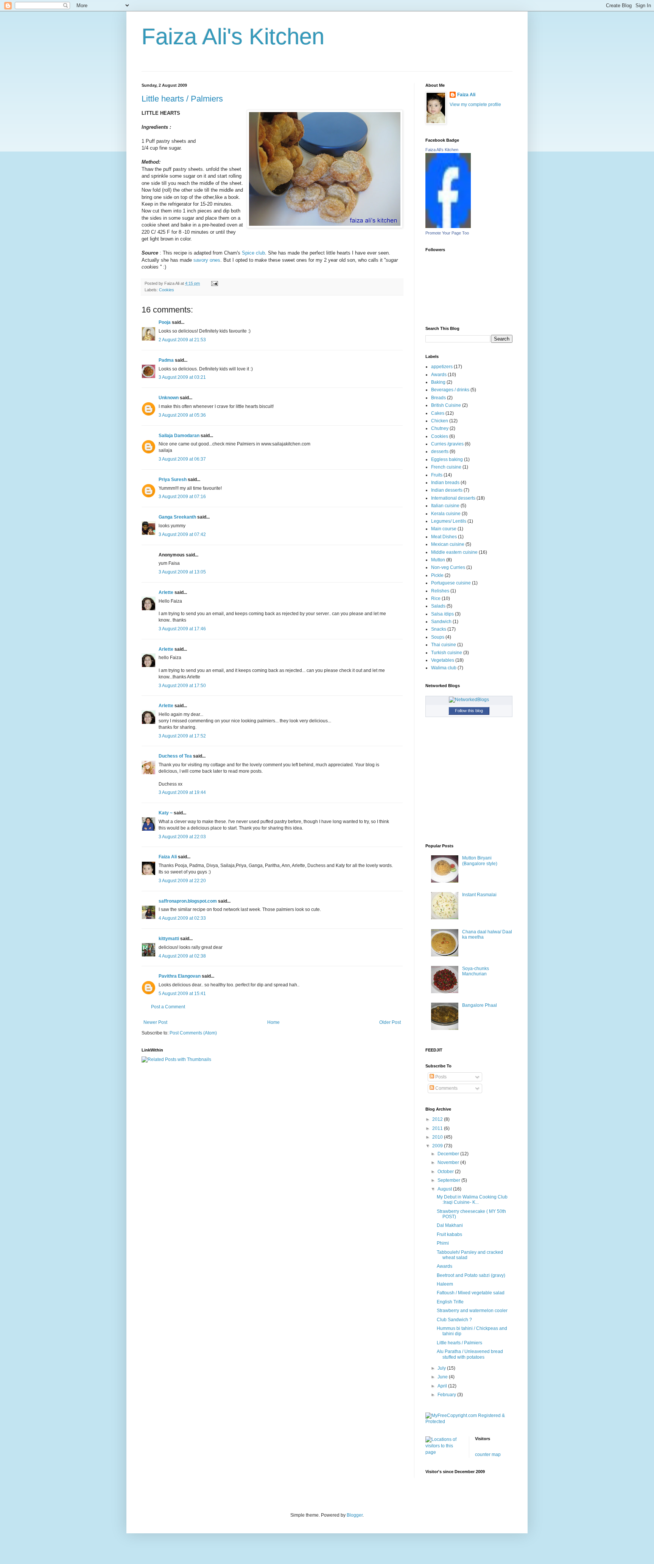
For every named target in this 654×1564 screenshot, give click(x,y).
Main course (443, 528)
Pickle (437, 575)
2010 (438, 1137)
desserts (439, 451)
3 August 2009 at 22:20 (182, 880)
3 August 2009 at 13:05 (182, 572)
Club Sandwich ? (454, 1319)
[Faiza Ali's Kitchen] (448, 226)
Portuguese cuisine (451, 583)
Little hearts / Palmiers (182, 98)
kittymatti (169, 938)
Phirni (443, 1243)
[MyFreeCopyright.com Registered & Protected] (468, 1421)
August (445, 1189)
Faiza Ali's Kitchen (233, 36)
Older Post (390, 1022)
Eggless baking (447, 459)
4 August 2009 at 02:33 (182, 918)
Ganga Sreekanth (177, 517)
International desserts (453, 498)
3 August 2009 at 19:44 (182, 792)
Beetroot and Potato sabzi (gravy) (471, 1275)
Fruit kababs (449, 1234)
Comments (446, 1088)
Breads (438, 397)
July (442, 1368)
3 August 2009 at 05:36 (182, 415)
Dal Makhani (450, 1225)
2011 (438, 1128)
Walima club (443, 667)
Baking (438, 382)
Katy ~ (166, 813)
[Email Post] (213, 283)
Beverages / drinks (450, 389)
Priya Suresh (173, 479)
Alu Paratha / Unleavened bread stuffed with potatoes (470, 1354)
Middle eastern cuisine (454, 552)
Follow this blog (469, 710)
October (446, 1171)
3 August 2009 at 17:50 (182, 685)
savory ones (206, 260)
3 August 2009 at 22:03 (182, 836)
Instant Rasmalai (479, 894)
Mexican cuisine (447, 544)
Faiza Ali (168, 856)
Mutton (438, 559)
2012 (438, 1119)
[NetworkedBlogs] (469, 699)
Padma (166, 360)
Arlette (166, 592)
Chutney (439, 428)
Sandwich (441, 621)
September (449, 1180)
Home (273, 1022)
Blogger (355, 1515)
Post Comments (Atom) (193, 1033)
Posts (440, 1077)
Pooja (165, 322)
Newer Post (155, 1022)
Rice (436, 598)
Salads (438, 606)
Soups (437, 637)
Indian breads (445, 482)
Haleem (445, 1284)
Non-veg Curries (448, 567)
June (443, 1377)
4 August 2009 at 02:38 (182, 956)
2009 (438, 1145)
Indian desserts (446, 490)
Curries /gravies (447, 444)
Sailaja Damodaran (179, 435)
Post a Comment (168, 1006)
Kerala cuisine (446, 513)
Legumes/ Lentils (448, 521)
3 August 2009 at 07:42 (182, 534)
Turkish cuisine (446, 652)
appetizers (442, 366)
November (449, 1162)
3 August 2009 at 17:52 (182, 736)
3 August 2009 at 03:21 (182, 377)
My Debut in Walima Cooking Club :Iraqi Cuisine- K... (472, 1199)
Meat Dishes (444, 536)
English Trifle (450, 1302)
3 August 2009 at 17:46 (182, 628)
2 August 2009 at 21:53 (182, 339)
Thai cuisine (443, 644)
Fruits (436, 475)
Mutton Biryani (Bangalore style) (479, 860)
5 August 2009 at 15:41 (182, 993)
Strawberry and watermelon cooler (472, 1310)
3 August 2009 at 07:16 (182, 496)
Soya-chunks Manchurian (475, 971)
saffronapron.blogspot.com (188, 901)
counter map (488, 1454)
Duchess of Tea (175, 756)
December (449, 1153)
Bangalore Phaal (479, 1005)
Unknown (169, 397)
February (447, 1394)
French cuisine (446, 467)
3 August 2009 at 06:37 (182, 459)
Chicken (439, 420)
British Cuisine (446, 405)
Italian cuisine (445, 505)
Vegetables (442, 660)
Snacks (438, 629)
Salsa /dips (442, 614)
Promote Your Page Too (447, 233)
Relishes (440, 591)
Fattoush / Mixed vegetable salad (471, 1292)
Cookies (166, 289)
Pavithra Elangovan (180, 976)
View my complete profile (475, 104)
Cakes (437, 413)
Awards (439, 374)
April (443, 1386)
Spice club (253, 253)
